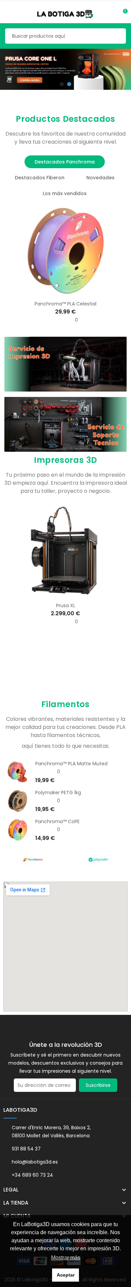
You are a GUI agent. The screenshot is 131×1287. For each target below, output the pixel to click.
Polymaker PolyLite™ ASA (72, 792)
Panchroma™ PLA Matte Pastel (79, 821)
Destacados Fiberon (39, 177)
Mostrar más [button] (65, 1257)
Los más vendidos (65, 193)
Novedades (100, 177)
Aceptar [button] (66, 1275)
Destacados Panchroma (65, 161)
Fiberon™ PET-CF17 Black (72, 763)
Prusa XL (65, 605)
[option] (65, 69)
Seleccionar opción (51, 594)
